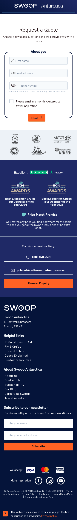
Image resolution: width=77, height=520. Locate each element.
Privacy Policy (29, 494)
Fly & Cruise (13, 346)
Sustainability (14, 384)
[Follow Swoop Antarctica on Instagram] (49, 480)
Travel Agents (14, 398)
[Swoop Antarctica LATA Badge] (38, 151)
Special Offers (15, 351)
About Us (11, 375)
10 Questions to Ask (19, 342)
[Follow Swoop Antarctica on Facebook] (38, 480)
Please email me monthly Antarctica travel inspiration (38, 103)
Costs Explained (16, 355)
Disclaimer (44, 494)
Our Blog (10, 389)
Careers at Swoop (17, 393)
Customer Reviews (18, 360)
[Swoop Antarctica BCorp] (15, 139)
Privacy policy (49, 515)
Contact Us (13, 380)
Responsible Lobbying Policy (40, 497)
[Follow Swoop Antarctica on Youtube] (61, 480)
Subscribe (38, 446)
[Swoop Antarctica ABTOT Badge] (62, 139)
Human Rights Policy (63, 494)
